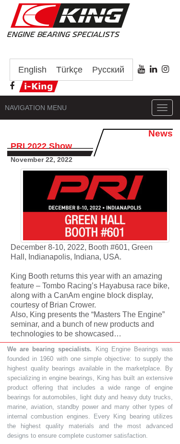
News (160, 133)
